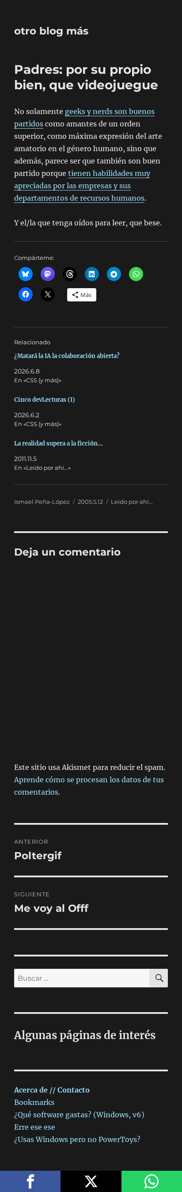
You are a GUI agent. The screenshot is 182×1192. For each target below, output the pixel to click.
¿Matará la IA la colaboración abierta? (67, 356)
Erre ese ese (34, 1127)
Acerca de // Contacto (52, 1089)
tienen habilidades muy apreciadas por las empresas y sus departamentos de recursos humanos (82, 185)
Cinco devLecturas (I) (44, 400)
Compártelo (30, 1181)
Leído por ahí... (132, 501)
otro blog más (51, 31)
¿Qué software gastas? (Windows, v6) (79, 1114)
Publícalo (91, 1181)
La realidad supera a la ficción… (58, 443)
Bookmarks (34, 1102)
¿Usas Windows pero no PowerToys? (77, 1139)
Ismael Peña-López (42, 501)
